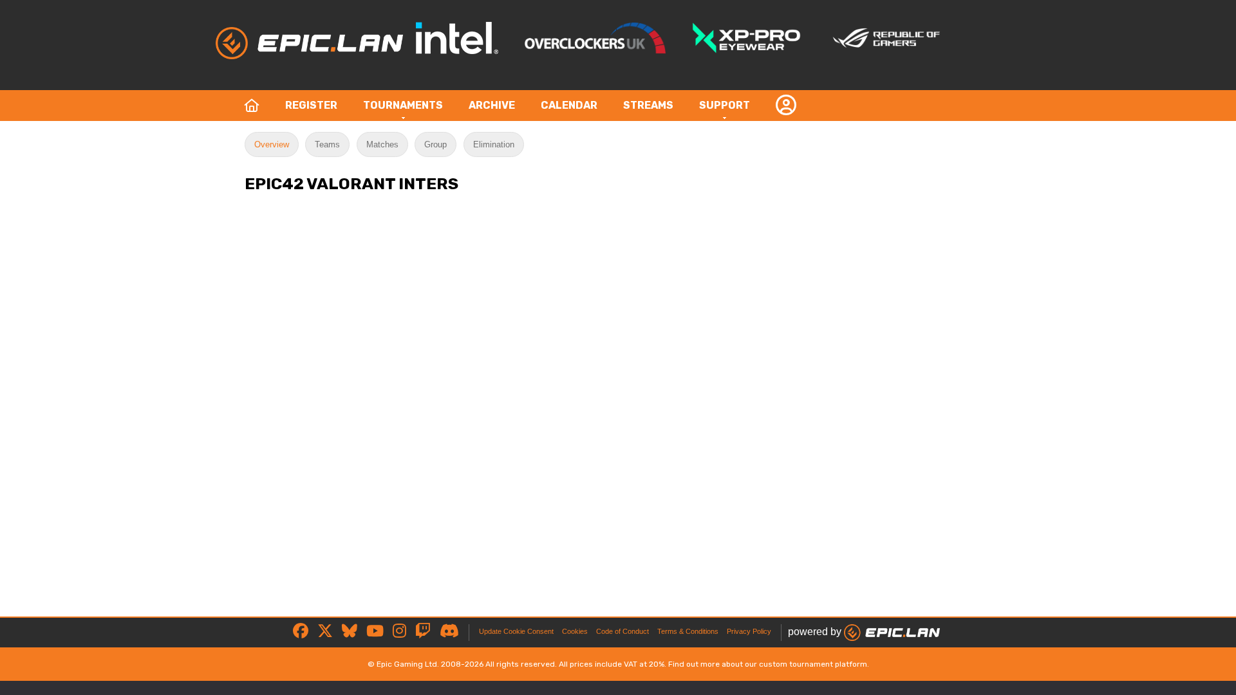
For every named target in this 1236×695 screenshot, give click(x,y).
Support (724, 105)
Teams (327, 144)
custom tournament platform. (814, 664)
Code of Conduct (622, 631)
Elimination (493, 144)
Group (435, 144)
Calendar (569, 105)
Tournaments (403, 105)
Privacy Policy (749, 631)
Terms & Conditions (687, 631)
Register (311, 105)
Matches (382, 144)
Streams (648, 105)
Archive (492, 105)
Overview (271, 144)
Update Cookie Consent (516, 631)
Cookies (575, 631)
